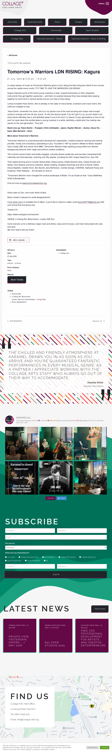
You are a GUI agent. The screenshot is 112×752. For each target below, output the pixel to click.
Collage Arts (20, 30)
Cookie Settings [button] (92, 747)
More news (100, 608)
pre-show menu (16, 201)
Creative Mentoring (87, 557)
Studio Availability (33, 561)
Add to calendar (19, 240)
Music (57, 22)
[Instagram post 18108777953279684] (21, 477)
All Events (12, 22)
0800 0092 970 (22, 714)
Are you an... (10, 543)
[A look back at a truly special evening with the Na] (56, 443)
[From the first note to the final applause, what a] (90, 443)
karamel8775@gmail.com (89, 201)
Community (56, 30)
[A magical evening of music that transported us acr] (90, 477)
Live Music (10, 557)
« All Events (12, 55)
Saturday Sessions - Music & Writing (88, 38)
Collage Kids (17, 38)
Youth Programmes (13, 561)
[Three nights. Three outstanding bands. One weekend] (56, 477)
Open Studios (92, 30)
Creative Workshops (67, 557)
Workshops (99, 22)
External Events (35, 22)
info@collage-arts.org (28, 719)
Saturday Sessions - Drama (49, 38)
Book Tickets (17, 279)
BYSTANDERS (16, 321)
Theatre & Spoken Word (29, 557)
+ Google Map (41, 299)
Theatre (78, 22)
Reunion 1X (97, 321)
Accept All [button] (104, 747)
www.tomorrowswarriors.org (34, 183)
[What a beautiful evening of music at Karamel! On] (21, 443)
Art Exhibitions (48, 557)
